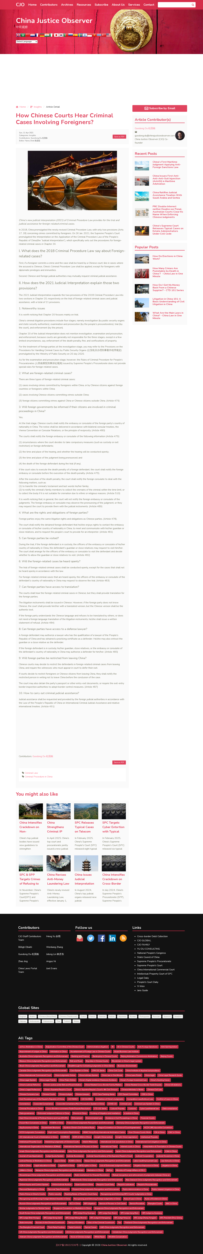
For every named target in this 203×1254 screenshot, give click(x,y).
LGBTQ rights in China (87, 1165)
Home (32, 5)
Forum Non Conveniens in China (33, 1123)
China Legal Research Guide (170, 1075)
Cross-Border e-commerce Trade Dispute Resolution (68, 1108)
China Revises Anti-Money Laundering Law (58, 879)
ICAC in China (174, 1132)
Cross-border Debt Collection (152, 936)
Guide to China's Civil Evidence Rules (79, 1127)
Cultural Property (117, 1108)
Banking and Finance (80, 1056)
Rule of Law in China (132, 1199)
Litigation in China (169, 1165)
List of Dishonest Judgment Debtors (115, 1165)
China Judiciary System (88, 1075)
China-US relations (173, 1085)
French (92, 1016)
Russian (156, 1016)
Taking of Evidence (76, 1222)
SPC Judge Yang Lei (122, 1218)
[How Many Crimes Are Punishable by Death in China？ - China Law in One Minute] (142, 273)
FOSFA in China (56, 1123)
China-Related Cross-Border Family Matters (103, 1085)
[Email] (79, 938)
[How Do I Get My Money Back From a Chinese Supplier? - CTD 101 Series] (142, 289)
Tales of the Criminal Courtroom (100, 1222)
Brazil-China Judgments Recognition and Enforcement (42, 1066)
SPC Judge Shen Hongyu (30, 1218)
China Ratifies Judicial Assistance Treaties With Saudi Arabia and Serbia (167, 195)
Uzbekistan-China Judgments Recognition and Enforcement (137, 1232)
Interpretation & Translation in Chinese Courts (162, 1146)
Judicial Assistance (75, 1156)
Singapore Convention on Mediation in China (72, 1208)
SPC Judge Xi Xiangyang (100, 1218)
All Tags (25, 1038)
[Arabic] (23, 36)
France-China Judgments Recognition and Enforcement (90, 1123)
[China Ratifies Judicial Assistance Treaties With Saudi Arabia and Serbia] (142, 196)
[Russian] (70, 36)
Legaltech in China (66, 1165)
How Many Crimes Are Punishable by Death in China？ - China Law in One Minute (168, 272)
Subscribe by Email (162, 108)
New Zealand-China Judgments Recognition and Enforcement (151, 1180)
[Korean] (61, 36)
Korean (133, 1016)
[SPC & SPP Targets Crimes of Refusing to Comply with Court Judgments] (31, 863)
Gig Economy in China (29, 1127)
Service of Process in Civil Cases (112, 1203)
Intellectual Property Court (30, 1142)
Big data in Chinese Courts (97, 1061)
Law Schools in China (170, 1161)
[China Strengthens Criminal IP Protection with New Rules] (59, 811)
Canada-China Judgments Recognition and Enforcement (43, 1070)
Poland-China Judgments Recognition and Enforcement (96, 1189)
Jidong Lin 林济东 (55, 954)
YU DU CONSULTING (148, 948)
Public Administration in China (135, 1189)
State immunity (26, 1222)
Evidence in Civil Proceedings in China (121, 1118)
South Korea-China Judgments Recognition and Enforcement (45, 1213)
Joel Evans (51, 968)
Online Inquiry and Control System (34, 1184)
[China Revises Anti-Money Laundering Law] (59, 863)
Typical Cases (90, 1227)
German (102, 1016)
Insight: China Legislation (126, 1137)
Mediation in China (95, 1170)
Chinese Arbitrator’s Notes (132, 1089)
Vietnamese (48, 1021)
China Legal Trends (48, 1080)
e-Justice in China (131, 1113)
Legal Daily (143, 978)
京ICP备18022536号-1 (68, 1245)
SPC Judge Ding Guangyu (84, 1213)
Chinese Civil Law (154, 1089)
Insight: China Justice (103, 1137)
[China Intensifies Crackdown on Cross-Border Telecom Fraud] (114, 863)
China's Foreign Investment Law (133, 1080)
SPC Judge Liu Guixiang (152, 1213)
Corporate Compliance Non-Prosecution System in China (80, 1104)
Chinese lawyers (82, 1094)
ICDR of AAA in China (82, 1137)
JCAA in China (171, 1151)
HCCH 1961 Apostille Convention (158, 1127)
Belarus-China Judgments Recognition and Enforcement (43, 1061)
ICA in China (159, 1132)
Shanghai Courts (155, 1203)
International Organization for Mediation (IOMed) (40, 1146)
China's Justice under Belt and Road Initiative (62, 1085)
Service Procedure (137, 1203)
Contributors (49, 5)
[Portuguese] (65, 36)
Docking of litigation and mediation (105, 1113)
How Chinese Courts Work (140, 1132)
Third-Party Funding (56, 1227)
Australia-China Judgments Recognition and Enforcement (44, 1056)
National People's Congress (151, 953)
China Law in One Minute (112, 1075)
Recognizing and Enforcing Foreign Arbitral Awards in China (45, 1199)
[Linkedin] (112, 938)
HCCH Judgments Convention (32, 1132)
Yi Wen (141, 986)
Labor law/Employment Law (145, 1161)
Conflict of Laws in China (167, 1099)
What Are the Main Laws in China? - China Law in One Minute (168, 315)
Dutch (83, 1016)
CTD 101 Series (100, 1108)
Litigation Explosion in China (146, 1165)
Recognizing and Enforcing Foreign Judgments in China (97, 1199)
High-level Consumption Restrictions (63, 1132)
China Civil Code (115, 1070)
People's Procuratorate (147, 1184)
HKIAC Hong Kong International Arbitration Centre (104, 1132)
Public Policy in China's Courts (32, 1194)
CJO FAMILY (143, 944)
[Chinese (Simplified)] (27, 36)
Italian (112, 1016)
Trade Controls (74, 1227)
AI (113, 1047)
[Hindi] (46, 36)
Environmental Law (94, 1118)
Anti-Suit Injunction (169, 1047)
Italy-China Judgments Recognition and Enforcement (90, 1151)
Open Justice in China (84, 1184)
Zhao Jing (23, 961)
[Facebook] (101, 938)
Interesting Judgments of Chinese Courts (62, 1142)
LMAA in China (26, 1170)
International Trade (109, 1146)
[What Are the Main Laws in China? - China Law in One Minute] (142, 316)
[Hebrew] (84, 36)
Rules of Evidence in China (156, 1199)
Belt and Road (76, 1061)
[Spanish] (75, 36)
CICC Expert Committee (128, 1094)
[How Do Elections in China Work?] (142, 259)
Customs (132, 1108)
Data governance (27, 1113)
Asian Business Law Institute (126, 1051)
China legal (150, 1075)
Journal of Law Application (31, 1156)
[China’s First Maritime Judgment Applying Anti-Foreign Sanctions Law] (142, 166)
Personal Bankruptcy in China (32, 1189)
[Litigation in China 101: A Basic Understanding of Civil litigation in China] (142, 303)
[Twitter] (90, 938)
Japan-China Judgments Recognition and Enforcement (138, 1151)
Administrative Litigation (97, 1047)
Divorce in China (79, 1113)
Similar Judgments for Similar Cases (35, 1208)
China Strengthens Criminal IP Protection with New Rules (58, 831)
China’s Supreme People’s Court (57, 1089)
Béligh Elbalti (25, 947)
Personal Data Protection (58, 1189)
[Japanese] (56, 36)
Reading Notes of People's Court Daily (81, 1194)
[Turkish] (104, 36)
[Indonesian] (89, 36)
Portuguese (144, 1016)
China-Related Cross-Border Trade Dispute (143, 1085)
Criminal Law (31, 773)
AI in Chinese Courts (125, 1047)
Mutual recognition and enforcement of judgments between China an (141, 1175)
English (23, 1016)
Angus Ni (51, 961)
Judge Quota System (54, 1156)
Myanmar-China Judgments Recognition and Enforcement (44, 1180)
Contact (149, 5)
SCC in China (75, 1203)
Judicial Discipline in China (168, 1156)
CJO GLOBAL (144, 940)
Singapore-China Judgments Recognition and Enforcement (119, 1208)
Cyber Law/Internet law (149, 1108)
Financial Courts (148, 1118)
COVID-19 (112, 1104)
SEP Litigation (89, 1203)
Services (134, 5)
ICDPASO (65, 1137)
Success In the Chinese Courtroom (50, 1222)
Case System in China (79, 1070)
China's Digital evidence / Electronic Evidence (97, 1080)
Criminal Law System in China (147, 1104)
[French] (37, 36)
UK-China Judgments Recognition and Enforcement (41, 1232)
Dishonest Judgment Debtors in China (53, 1113)
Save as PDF (119, 137)
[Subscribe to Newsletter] (123, 938)
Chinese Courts (49, 1094)
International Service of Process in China (80, 1146)
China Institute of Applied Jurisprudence (142, 1070)
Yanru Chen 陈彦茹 (32, 141)
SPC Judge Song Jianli (53, 1218)
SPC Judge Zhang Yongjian (145, 1218)
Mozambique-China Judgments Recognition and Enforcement (45, 1175)
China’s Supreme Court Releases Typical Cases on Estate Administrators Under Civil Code (168, 229)
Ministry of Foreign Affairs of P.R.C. (130, 1170)
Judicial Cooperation (144, 1156)
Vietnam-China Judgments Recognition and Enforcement (43, 1237)
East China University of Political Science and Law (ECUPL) (44, 1118)
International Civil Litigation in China (151, 1142)
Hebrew (23, 1021)
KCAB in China (75, 1161)
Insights (32, 135)
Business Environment (127, 1066)
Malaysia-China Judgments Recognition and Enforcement (60, 1170)
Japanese (122, 1016)
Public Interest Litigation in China (165, 1189)
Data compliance (170, 1108)
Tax (119, 1222)
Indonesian (34, 1021)
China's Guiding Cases (160, 1080)
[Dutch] (32, 36)
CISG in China (147, 1094)
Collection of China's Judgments (109, 1099)
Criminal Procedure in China (38, 776)
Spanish (167, 1016)
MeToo (109, 1170)
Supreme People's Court (149, 965)
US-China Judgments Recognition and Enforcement (87, 1232)
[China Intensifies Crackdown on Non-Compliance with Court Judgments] (31, 811)
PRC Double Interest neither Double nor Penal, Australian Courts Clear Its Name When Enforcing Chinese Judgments (168, 212)
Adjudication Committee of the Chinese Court (65, 1047)
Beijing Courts (167, 1056)
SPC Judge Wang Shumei (76, 1218)
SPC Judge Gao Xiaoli (108, 1213)
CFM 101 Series (98, 1070)
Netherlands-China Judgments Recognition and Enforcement (96, 1180)
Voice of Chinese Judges (81, 1237)
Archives (67, 5)
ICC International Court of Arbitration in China (38, 1137)
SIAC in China (171, 1203)
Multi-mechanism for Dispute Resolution (92, 1175)
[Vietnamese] (94, 36)
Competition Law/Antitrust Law (140, 1099)
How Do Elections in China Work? (167, 257)
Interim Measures (90, 1142)
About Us (118, 5)
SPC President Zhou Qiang (171, 1218)
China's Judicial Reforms (30, 1085)
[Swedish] (80, 36)
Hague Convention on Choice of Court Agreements (119, 1127)
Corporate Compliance (43, 1104)
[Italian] (51, 36)
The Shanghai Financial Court (32, 1227)
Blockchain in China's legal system (126, 1061)
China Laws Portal (133, 1075)
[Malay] (108, 36)
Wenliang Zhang (54, 947)
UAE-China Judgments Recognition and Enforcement (122, 1227)
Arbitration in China (58, 1051)
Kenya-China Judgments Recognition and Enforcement (107, 1161)
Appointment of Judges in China (33, 1051)
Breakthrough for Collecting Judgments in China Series (91, 1066)
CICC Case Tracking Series (104, 1094)
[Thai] (99, 36)
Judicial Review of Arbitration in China (35, 1161)
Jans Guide (142, 990)
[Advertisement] (101, 82)
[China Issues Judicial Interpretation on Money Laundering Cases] (86, 863)
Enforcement (77, 1118)
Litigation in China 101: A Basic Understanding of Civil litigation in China (169, 301)
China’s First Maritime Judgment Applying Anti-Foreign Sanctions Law (167, 164)
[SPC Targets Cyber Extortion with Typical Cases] (114, 811)
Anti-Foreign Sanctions (147, 1047)
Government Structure (51, 1127)
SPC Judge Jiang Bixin (130, 1213)
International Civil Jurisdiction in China (116, 1142)
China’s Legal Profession (30, 1089)
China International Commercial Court (156, 969)
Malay (76, 1021)
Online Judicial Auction (61, 1184)
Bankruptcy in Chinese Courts (105, 1056)
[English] (18, 36)
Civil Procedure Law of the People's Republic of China (42, 1099)
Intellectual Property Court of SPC (154, 973)
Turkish (67, 1021)
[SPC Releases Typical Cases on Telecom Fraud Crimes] (86, 811)
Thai (58, 1021)
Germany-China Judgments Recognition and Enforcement (140, 1123)
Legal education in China (44, 1165)
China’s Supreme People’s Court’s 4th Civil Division (96, 1089)
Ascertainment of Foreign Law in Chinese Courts (90, 1051)
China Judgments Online (65, 1075)
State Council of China (148, 957)
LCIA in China (25, 1165)
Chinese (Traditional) (68, 1016)
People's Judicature (126, 1184)
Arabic (32, 1016)
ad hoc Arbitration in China (31, 1047)
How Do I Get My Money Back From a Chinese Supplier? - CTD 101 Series (168, 287)
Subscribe (101, 5)
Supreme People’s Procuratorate (154, 961)
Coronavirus (25, 1104)
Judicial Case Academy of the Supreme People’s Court (109, 1156)
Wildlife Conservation (117, 1237)
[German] (42, 36)
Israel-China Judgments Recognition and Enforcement (42, 1151)
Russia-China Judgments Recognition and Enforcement (43, 1203)
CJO (20, 4)
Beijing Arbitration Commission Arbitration (139, 1056)
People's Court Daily (147, 982)
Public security (55, 1194)
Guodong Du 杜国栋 (39, 138)
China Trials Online (67, 1080)
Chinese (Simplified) (47, 1016)
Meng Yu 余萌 (53, 936)
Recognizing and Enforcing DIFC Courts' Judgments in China (126, 1194)
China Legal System (28, 1080)
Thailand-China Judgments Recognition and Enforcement (148, 1222)
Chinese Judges (65, 1094)
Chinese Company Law (29, 1094)
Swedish (178, 1016)
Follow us (83, 927)
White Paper (100, 1237)
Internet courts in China (130, 1146)
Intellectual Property (149, 1137)
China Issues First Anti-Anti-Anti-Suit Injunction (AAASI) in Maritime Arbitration (166, 180)
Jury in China (60, 1161)
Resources (84, 5)
